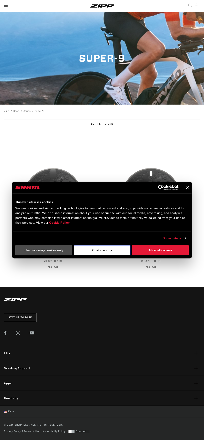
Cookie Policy (59, 222)
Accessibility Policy (54, 431)
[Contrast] (72, 431)
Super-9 (39, 111)
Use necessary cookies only (44, 250)
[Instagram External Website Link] (18, 334)
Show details (172, 238)
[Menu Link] (6, 6)
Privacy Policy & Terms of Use (21, 431)
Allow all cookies (160, 250)
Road (16, 111)
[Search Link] (190, 6)
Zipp (6, 111)
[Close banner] (187, 187)
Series (27, 111)
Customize (99, 250)
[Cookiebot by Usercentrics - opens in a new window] (161, 188)
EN (9, 411)
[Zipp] (102, 6)
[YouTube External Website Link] (32, 333)
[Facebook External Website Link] (5, 334)
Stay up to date (20, 317)
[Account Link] (196, 6)
